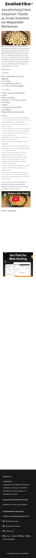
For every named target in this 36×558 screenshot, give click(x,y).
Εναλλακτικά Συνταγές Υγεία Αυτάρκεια (15, 504)
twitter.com (10, 531)
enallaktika (25, 553)
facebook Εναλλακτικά (13, 526)
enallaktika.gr (7, 481)
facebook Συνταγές (12, 521)
